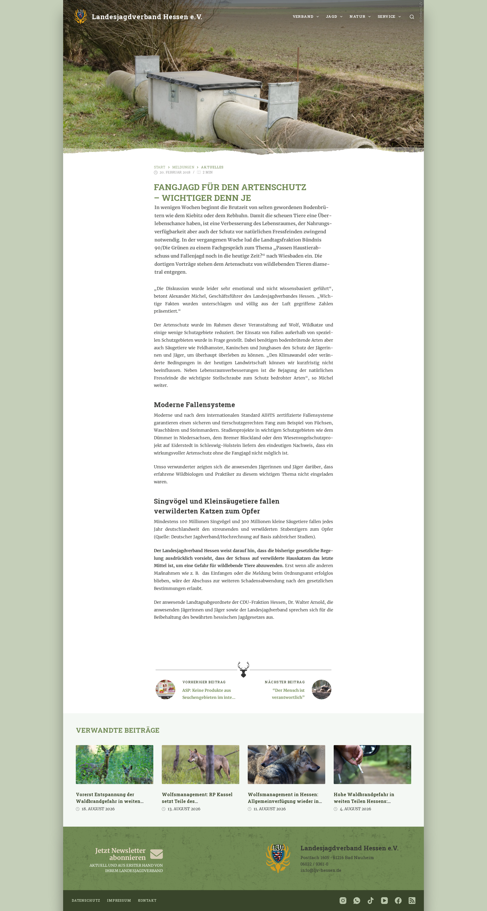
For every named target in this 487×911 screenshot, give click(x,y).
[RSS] (412, 900)
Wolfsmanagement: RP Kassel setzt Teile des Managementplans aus (197, 801)
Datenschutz (86, 900)
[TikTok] (370, 900)
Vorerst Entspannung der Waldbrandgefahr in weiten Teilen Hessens (108, 801)
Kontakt (147, 900)
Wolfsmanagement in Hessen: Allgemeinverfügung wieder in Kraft (283, 801)
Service (386, 16)
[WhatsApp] (356, 900)
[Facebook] (398, 900)
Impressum (119, 900)
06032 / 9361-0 (314, 864)
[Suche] (412, 17)
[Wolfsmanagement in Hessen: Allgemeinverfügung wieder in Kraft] (286, 764)
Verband (303, 16)
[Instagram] (343, 900)
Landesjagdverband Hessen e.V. (147, 16)
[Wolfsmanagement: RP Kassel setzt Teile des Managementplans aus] (200, 764)
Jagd (331, 16)
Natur (357, 16)
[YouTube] (384, 900)
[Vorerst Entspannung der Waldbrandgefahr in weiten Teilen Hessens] (114, 764)
